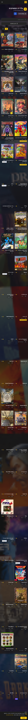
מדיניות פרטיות (9, 715)
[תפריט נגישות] (25, 712)
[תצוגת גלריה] (3, 29)
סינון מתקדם (13, 23)
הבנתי (23, 718)
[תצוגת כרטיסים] (6, 29)
